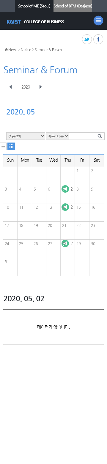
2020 (25, 86)
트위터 (87, 39)
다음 (40, 86)
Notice (26, 49)
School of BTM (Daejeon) (73, 6)
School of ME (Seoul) (34, 6)
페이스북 (98, 39)
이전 (10, 86)
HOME (6, 49)
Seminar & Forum (48, 49)
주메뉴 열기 (98, 21)
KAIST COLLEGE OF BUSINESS (36, 22)
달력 (11, 146)
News (12, 49)
